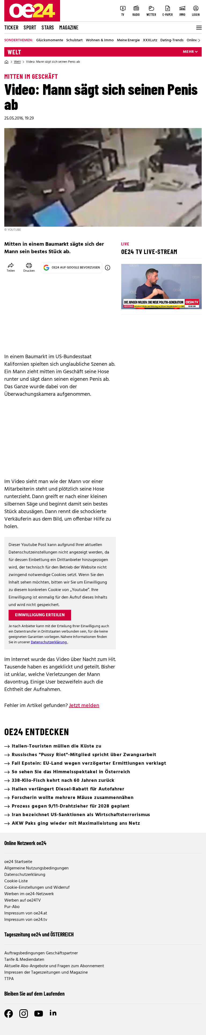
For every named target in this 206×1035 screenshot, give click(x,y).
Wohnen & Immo (100, 40)
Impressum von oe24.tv (25, 919)
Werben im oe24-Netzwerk (29, 894)
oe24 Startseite (18, 861)
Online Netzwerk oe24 (25, 843)
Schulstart (74, 40)
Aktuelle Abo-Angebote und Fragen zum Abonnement (54, 966)
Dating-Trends (171, 40)
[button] (130, 300)
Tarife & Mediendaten (24, 959)
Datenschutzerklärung (49, 642)
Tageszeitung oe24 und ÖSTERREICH (39, 934)
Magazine (69, 27)
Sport (30, 27)
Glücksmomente (49, 40)
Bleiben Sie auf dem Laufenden (34, 993)
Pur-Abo (12, 906)
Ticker (11, 27)
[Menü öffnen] (198, 27)
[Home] (6, 62)
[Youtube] (38, 1013)
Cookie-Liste (16, 881)
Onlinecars (195, 40)
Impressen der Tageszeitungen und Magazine (46, 972)
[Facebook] (8, 1013)
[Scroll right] (199, 40)
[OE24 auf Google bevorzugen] (107, 267)
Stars (48, 27)
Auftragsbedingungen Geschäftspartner (41, 953)
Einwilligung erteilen (40, 615)
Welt (14, 52)
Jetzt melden (84, 705)
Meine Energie (128, 40)
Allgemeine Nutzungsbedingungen (36, 868)
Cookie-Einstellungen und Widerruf (36, 887)
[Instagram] (23, 1013)
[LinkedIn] (53, 1013)
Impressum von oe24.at (25, 913)
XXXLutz (150, 40)
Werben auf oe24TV (22, 900)
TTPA (9, 979)
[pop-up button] (184, 300)
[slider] (147, 300)
